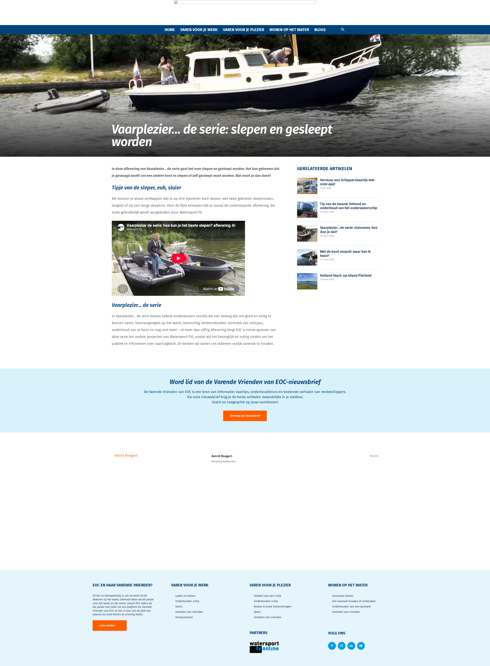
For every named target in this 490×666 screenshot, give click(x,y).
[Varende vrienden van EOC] (245, 12)
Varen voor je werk (199, 29)
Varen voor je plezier (243, 29)
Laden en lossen (185, 596)
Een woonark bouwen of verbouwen (354, 601)
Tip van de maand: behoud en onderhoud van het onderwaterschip (348, 206)
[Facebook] (337, 469)
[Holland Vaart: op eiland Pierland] (307, 281)
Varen (178, 606)
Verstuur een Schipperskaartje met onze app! (347, 182)
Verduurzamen (184, 617)
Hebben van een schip (267, 596)
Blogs (320, 29)
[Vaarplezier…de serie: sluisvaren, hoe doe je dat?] (307, 233)
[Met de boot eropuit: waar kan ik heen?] (307, 257)
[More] (372, 469)
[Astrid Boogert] (159, 500)
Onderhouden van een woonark (351, 606)
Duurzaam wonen (342, 596)
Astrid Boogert (222, 456)
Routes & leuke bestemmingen (272, 606)
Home (170, 29)
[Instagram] (342, 646)
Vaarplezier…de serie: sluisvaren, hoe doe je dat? (348, 230)
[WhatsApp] (349, 469)
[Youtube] (361, 646)
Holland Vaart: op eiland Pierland (346, 275)
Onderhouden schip (187, 601)
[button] (342, 29)
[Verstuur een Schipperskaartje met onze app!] (307, 186)
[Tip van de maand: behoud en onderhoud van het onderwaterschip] (307, 210)
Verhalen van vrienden (189, 612)
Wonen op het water (289, 29)
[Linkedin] (360, 469)
